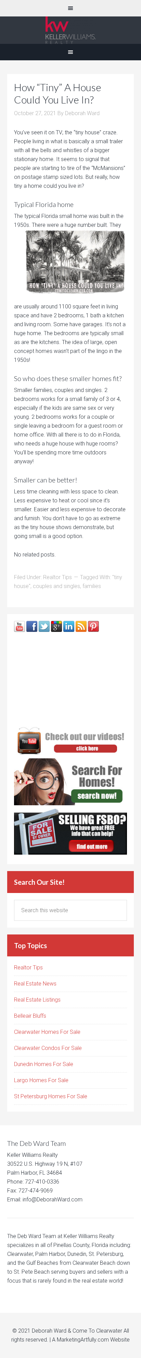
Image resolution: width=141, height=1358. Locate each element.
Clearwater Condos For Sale (48, 1048)
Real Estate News (35, 983)
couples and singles (56, 586)
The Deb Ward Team (70, 30)
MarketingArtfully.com (83, 1339)
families (91, 586)
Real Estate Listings (37, 999)
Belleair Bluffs (30, 1016)
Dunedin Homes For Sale (43, 1064)
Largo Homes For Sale (41, 1080)
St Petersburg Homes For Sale (50, 1096)
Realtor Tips (57, 577)
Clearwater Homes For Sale (47, 1032)
